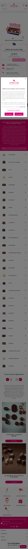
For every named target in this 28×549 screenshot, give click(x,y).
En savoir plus (22, 106)
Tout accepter (19, 114)
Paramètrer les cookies (13, 110)
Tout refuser (9, 114)
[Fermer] (25, 78)
